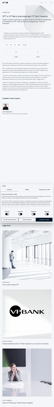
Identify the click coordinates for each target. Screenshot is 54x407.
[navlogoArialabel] (5, 2)
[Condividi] (38, 52)
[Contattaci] (16, 52)
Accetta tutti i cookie (44, 219)
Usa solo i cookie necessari (9, 219)
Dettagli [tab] (27, 189)
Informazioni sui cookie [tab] (44, 189)
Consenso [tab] (9, 189)
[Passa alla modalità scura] (45, 2)
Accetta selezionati (27, 219)
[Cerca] (41, 2)
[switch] (20, 214)
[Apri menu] (51, 2)
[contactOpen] (4, 117)
